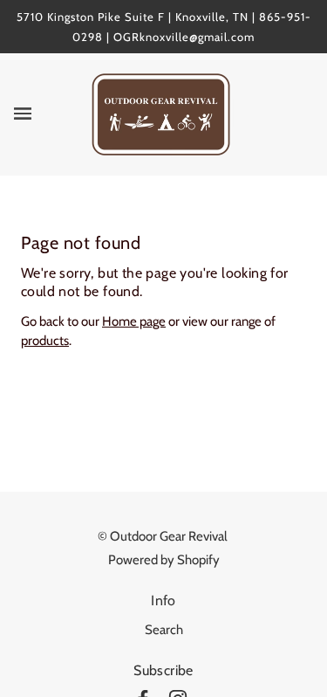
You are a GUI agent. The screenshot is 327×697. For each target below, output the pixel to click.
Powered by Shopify (164, 560)
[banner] (161, 113)
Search (164, 630)
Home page (134, 321)
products (45, 340)
